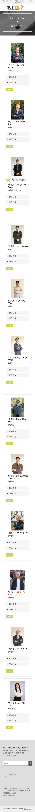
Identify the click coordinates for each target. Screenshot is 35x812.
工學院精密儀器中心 (20, 1)
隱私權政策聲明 (9, 795)
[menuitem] (29, 7)
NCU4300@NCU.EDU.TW (19, 788)
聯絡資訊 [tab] (12, 77)
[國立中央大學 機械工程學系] (14, 7)
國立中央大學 (10, 1)
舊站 (4, 1)
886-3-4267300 (13, 774)
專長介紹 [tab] (12, 83)
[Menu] (29, 7)
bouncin (30, 809)
